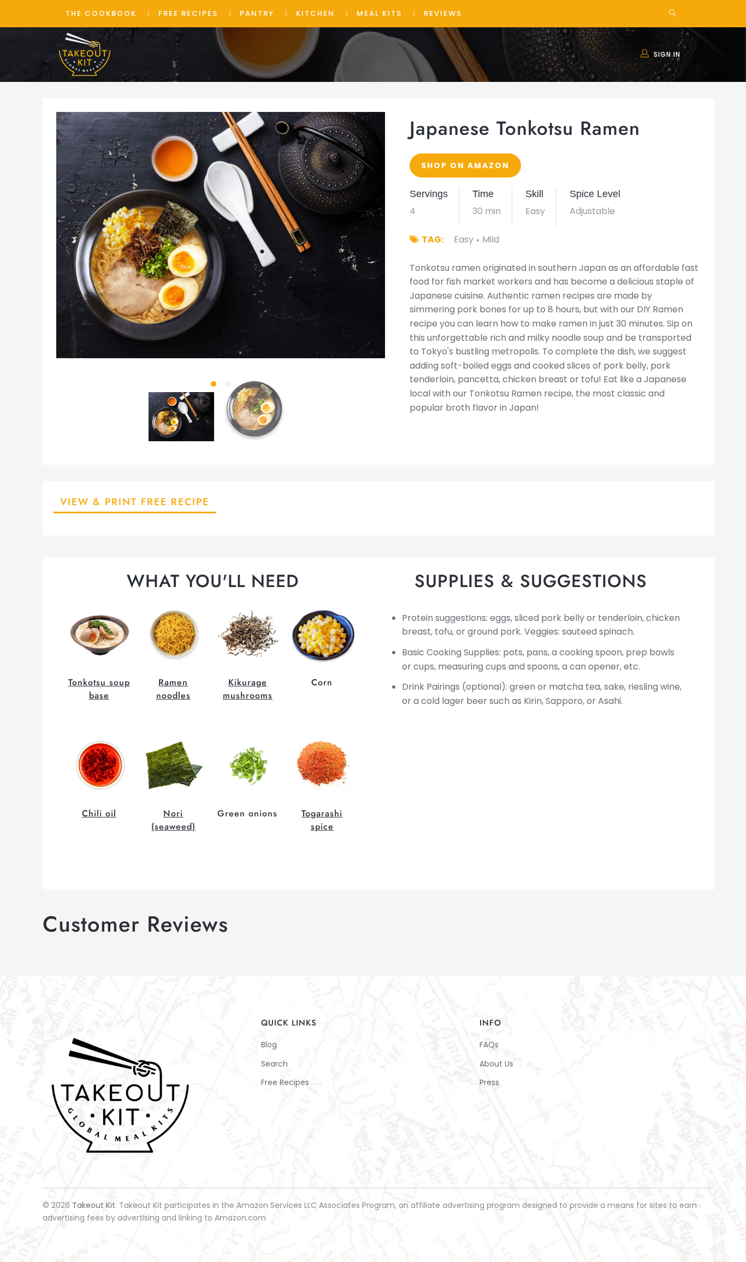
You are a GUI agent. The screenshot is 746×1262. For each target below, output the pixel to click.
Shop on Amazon (465, 165)
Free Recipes (188, 13)
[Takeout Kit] (86, 54)
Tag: (432, 239)
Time (483, 193)
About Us (496, 1063)
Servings (429, 193)
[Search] (673, 13)
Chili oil (99, 813)
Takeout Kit (93, 1205)
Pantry (257, 13)
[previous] (74, 235)
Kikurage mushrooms (248, 689)
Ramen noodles (173, 689)
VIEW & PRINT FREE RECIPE (134, 502)
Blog (269, 1044)
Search (274, 1063)
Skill (534, 193)
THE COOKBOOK (101, 13)
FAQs (489, 1044)
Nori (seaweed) (173, 820)
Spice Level (595, 193)
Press (489, 1082)
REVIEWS (443, 13)
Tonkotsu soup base (99, 689)
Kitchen (315, 13)
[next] (368, 235)
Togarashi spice (321, 820)
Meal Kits (379, 13)
